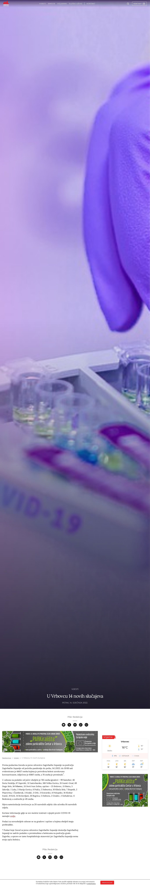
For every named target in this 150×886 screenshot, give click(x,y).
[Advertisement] (125, 826)
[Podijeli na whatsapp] (80, 724)
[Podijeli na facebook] (63, 724)
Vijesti (75, 689)
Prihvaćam (107, 882)
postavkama (91, 884)
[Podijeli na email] (75, 724)
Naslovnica (6, 758)
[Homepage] (6, 3)
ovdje (12, 816)
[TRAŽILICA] (128, 3)
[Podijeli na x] (69, 724)
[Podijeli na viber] (86, 724)
